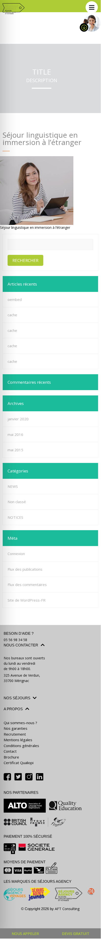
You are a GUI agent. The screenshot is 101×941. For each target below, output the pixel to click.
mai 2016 (15, 434)
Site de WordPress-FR (26, 600)
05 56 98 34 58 (15, 639)
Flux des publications (25, 569)
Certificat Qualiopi (19, 762)
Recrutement (15, 734)
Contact (10, 751)
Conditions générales (21, 745)
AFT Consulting (67, 908)
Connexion (16, 553)
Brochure (11, 757)
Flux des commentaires (27, 584)
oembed (15, 299)
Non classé (17, 501)
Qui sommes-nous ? (20, 722)
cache (12, 314)
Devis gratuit (75, 933)
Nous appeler (25, 933)
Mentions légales (18, 739)
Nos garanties (15, 728)
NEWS (13, 486)
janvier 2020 (18, 418)
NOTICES (15, 517)
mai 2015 (15, 449)
